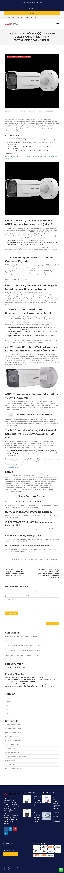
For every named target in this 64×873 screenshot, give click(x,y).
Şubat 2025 (8, 709)
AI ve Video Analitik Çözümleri (13, 724)
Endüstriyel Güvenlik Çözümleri (13, 732)
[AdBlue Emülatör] (50, 847)
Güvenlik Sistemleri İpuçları (12, 744)
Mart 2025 (8, 705)
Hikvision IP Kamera (54, 679)
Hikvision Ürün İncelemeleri (24, 56)
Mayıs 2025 (8, 697)
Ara (6, 620)
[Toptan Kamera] (43, 847)
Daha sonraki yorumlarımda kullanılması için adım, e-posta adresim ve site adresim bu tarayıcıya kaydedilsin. (32, 595)
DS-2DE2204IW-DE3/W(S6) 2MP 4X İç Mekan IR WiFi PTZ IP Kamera (23, 645)
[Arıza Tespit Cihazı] (43, 855)
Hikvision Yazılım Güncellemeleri (13, 686)
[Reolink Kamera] (50, 851)
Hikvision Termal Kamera (10, 684)
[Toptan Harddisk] (36, 847)
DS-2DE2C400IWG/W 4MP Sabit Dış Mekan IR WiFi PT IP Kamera (22, 655)
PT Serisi (53, 686)
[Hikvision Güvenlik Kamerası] (57, 851)
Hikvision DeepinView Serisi (35, 559)
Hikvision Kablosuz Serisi (12, 682)
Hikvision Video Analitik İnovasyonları (39, 684)
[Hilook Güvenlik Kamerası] (50, 855)
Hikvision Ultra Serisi (23, 684)
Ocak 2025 (8, 713)
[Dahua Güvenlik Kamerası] (57, 847)
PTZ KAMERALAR (10, 764)
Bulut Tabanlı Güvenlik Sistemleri (13, 728)
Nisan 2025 (8, 701)
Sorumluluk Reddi (10, 854)
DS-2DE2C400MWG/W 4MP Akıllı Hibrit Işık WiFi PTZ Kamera (21, 636)
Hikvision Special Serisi (43, 682)
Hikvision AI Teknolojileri (12, 677)
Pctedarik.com (7, 869)
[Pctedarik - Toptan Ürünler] (43, 851)
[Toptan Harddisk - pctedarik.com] (36, 851)
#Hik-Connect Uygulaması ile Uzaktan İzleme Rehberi (22, 17)
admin (15, 111)
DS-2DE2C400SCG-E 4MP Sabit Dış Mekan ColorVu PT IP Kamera (22, 641)
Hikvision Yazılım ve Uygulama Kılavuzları (15, 756)
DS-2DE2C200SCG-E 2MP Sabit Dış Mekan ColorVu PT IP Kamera (22, 650)
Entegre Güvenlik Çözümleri (12, 736)
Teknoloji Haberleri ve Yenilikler (13, 768)
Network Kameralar (11, 56)
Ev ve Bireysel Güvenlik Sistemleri (14, 740)
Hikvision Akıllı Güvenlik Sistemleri (18, 559)
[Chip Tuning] (36, 855)
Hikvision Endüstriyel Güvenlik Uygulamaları (38, 679)
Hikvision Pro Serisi (28, 682)
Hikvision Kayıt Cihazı (10, 748)
